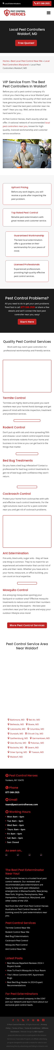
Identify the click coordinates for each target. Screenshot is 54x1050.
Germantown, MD (41, 738)
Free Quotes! (26, 43)
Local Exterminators (12, 3)
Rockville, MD (16, 747)
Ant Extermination (16, 553)
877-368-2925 (43, 3)
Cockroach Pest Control (16, 940)
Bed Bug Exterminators (17, 936)
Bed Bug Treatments (18, 460)
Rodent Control (14, 427)
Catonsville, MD (17, 729)
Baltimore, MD (17, 719)
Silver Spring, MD (18, 752)
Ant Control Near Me (15, 949)
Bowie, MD (33, 724)
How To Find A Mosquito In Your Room (26, 970)
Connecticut (23, 897)
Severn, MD (33, 747)
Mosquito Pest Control (16, 944)
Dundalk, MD (16, 733)
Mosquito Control (15, 590)
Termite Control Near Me (17, 927)
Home (6, 60)
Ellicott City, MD (35, 733)
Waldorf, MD (16, 756)
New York (10, 894)
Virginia (19, 894)
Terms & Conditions (32, 1028)
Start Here (27, 321)
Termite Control (14, 398)
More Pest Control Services (27, 625)
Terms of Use (17, 1028)
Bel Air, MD (34, 719)
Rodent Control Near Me (17, 932)
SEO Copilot (38, 1032)
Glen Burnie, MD (18, 742)
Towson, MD (37, 752)
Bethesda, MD (17, 724)
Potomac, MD (37, 742)
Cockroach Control (17, 494)
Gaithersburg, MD (19, 738)
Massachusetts (28, 891)
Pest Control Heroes (17, 1024)
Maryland (35, 897)
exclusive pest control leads (19, 1004)
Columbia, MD (37, 729)
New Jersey (42, 891)
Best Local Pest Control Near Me (26, 60)
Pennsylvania (31, 894)
